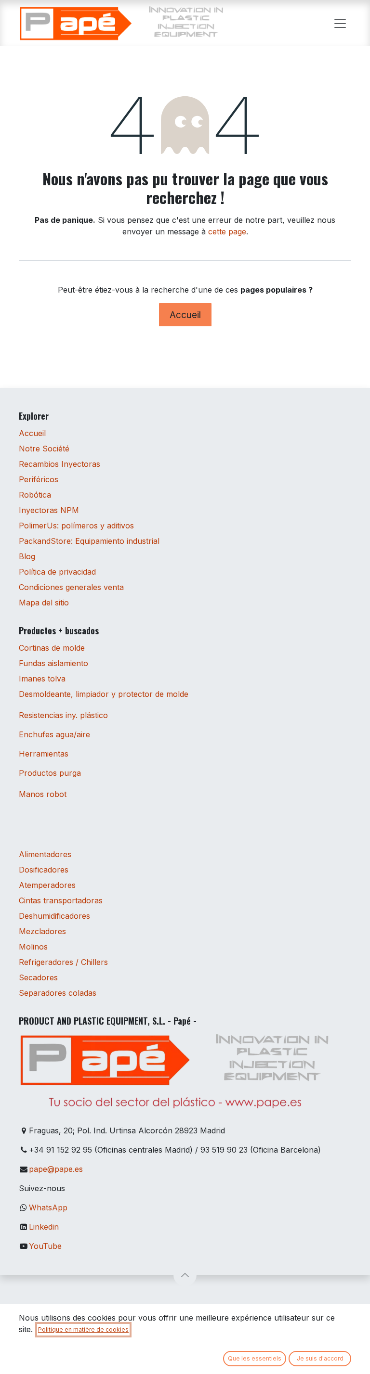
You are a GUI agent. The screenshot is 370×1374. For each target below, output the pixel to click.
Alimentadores (45, 854)
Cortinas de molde (52, 648)
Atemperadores (47, 885)
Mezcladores (42, 931)
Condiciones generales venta (71, 587)
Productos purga (50, 773)
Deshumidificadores (54, 916)
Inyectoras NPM (49, 510)
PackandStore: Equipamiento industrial (89, 541)
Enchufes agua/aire (54, 734)
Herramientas (43, 753)
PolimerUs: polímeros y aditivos (76, 525)
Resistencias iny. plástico (63, 715)
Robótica (35, 495)
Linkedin (44, 1227)
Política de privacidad (57, 572)
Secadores (38, 977)
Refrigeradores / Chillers (63, 962)
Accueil (185, 315)
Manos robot (42, 794)
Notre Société (44, 448)
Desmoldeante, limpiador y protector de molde (103, 694)
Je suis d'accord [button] (320, 1358)
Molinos (33, 946)
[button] (185, 1274)
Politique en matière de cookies (83, 1329)
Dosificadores (43, 869)
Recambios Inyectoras (59, 464)
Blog (27, 556)
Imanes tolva (42, 678)
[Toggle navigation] (340, 23)
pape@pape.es (56, 1169)
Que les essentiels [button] (254, 1358)
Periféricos (38, 479)
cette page (227, 231)
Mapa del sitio (44, 602)
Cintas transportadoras (61, 900)
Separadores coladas (57, 993)
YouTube (45, 1246)
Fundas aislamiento (53, 663)
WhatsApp (48, 1207)
